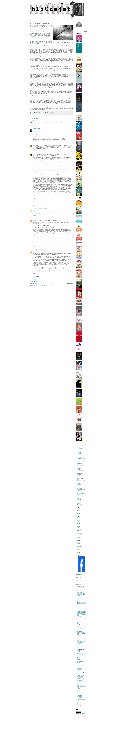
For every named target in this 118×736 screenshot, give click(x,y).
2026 (78, 509)
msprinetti (34, 134)
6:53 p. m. (34, 246)
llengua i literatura (80, 493)
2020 (78, 517)
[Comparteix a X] (49, 112)
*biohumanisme (79, 446)
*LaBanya (78, 468)
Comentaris (79, 580)
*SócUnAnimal (79, 478)
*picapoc (78, 474)
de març (78, 544)
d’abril (78, 543)
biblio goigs (79, 597)
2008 (78, 552)
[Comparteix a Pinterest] (52, 112)
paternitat (78, 499)
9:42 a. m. (34, 125)
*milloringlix (79, 473)
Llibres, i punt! (79, 695)
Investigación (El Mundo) (81, 586)
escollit (78, 490)
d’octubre (78, 534)
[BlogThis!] (48, 112)
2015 (78, 524)
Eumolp (78, 657)
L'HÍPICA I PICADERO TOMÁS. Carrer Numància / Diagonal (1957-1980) (81, 692)
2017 (78, 522)
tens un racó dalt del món (81, 699)
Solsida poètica (79, 669)
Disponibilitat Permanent (81, 611)
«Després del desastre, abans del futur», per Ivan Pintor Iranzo (81, 633)
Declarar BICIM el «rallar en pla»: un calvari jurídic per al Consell (81, 686)
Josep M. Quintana (80, 684)
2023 (78, 513)
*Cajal (78, 447)
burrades (78, 484)
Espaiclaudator (79, 668)
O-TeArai (78, 702)
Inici (51, 283)
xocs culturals (79, 504)
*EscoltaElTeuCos (80, 456)
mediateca (78, 495)
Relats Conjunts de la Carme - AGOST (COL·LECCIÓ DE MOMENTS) (81, 628)
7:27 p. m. (34, 273)
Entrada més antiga (69, 283)
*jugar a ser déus (80, 465)
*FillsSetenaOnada (80, 458)
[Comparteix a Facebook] (51, 112)
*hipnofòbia (79, 463)
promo (78, 500)
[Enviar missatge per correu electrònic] (45, 112)
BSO (77, 483)
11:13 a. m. (34, 131)
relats (78, 502)
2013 (78, 527)
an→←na (78, 622)
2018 (78, 520)
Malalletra (78, 494)
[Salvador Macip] (81, 571)
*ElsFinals (78, 453)
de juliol (78, 539)
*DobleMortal (79, 448)
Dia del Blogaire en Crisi (81, 485)
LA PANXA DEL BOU (80, 675)
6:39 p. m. (34, 215)
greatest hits (79, 492)
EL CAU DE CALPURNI (81, 649)
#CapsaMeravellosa (80, 480)
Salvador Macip (35, 249)
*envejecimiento (79, 454)
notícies (78, 498)
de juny (78, 540)
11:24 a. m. (34, 140)
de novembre (79, 533)
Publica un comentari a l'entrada (36, 281)
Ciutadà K (79, 653)
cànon (38, 43)
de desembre (79, 531)
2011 (78, 530)
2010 (78, 549)
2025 (78, 510)
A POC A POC (79, 650)
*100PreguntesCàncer (80, 444)
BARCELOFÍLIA (80, 690)
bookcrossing (79, 482)
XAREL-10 (79, 626)
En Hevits (78, 662)
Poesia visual (79, 680)
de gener (78, 547)
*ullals (78, 479)
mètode (37, 33)
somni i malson (35, 128)
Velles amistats (79, 658)
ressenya (78, 503)
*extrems (78, 457)
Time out (43, 68)
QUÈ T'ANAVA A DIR (80, 645)
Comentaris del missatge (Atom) (40, 285)
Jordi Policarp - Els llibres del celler (39, 208)
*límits (78, 469)
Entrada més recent (33, 283)
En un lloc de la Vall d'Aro (81, 661)
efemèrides (79, 488)
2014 (78, 526)
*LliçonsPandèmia (80, 470)
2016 (78, 523)
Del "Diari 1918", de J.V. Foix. (81, 700)
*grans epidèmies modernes (81, 459)
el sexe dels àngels (80, 489)
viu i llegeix (35, 276)
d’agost (78, 537)
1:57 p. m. (34, 195)
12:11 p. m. (34, 279)
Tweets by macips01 (79, 574)
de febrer (78, 546)
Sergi (34, 153)
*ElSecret (78, 452)
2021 (78, 516)
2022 (78, 514)
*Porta (78, 475)
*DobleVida (79, 449)
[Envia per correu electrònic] (47, 112)
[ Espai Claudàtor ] (80, 672)
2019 (78, 519)
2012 (78, 529)
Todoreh (78, 640)
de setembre (79, 536)
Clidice (34, 120)
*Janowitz (78, 464)
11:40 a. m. (34, 149)
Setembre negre (79, 696)
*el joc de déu (79, 451)
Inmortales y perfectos (80, 587)
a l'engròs (78, 623)
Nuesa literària (79, 592)
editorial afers (79, 631)
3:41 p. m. (34, 205)
